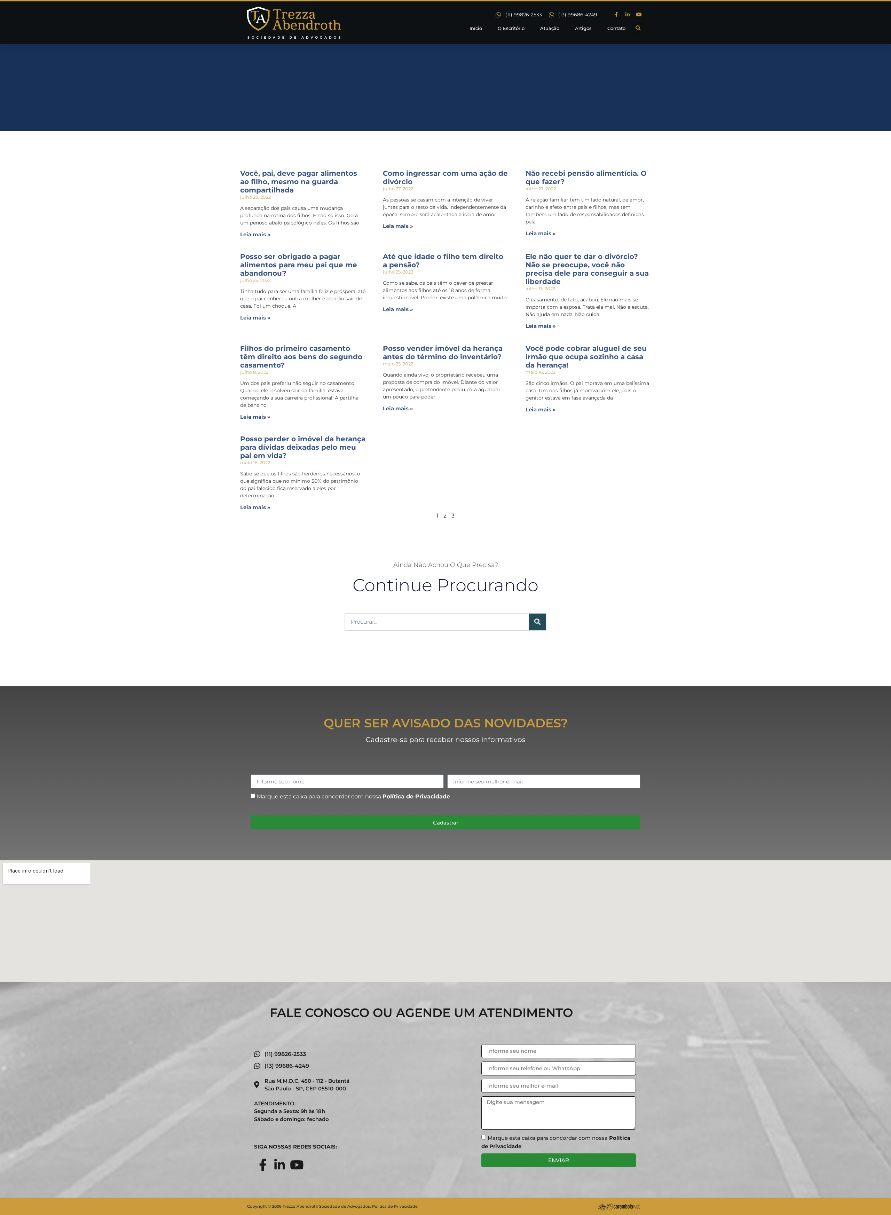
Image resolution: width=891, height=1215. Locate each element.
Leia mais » (255, 234)
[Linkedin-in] (627, 14)
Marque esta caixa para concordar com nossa (353, 796)
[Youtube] (639, 14)
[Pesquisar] (537, 622)
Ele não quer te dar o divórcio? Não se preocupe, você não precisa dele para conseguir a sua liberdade (587, 269)
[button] (638, 28)
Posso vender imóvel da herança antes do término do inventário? (443, 352)
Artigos (583, 28)
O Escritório (511, 28)
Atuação (549, 28)
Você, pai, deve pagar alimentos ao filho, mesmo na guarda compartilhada (298, 181)
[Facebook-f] (616, 14)
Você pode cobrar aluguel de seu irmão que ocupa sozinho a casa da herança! (586, 356)
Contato (616, 28)
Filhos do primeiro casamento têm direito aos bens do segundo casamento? (301, 356)
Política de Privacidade (416, 796)
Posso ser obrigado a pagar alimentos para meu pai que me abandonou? (298, 264)
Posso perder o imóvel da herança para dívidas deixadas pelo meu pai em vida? (302, 447)
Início (476, 28)
